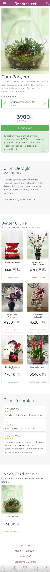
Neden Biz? (25, 556)
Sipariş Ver (25, 128)
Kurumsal (25, 545)
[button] (5, 41)
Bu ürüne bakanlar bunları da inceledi (20, 227)
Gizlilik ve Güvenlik (25, 561)
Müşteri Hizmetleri (25, 550)
